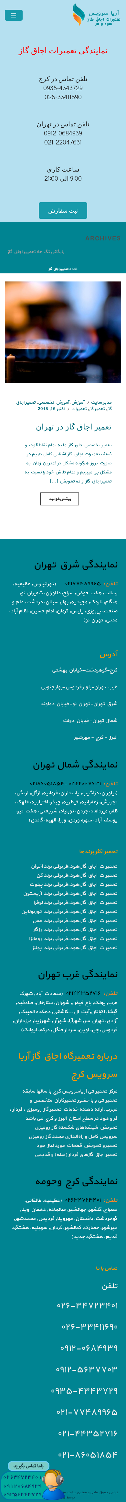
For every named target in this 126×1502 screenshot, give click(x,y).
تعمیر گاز (97, 409)
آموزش (77, 402)
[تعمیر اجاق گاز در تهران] (63, 332)
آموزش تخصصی (53, 402)
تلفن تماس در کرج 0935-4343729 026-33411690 (63, 88)
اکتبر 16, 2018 (51, 409)
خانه (74, 269)
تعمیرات (79, 409)
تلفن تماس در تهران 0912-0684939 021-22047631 (63, 133)
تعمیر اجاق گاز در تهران (73, 426)
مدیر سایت (101, 402)
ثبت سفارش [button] (63, 210)
